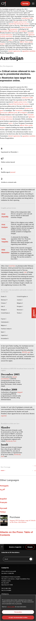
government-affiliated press (8, 31)
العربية (2, 489)
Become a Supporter (15, 547)
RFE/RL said (26, 352)
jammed (12, 172)
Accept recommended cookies (18, 617)
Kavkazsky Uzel (11, 441)
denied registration (14, 51)
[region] (18, 608)
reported (3, 416)
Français (3, 502)
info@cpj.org (5, 594)
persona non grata (25, 27)
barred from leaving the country (19, 24)
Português (4, 486)
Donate (30, 547)
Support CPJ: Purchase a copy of (22, 521)
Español (3, 499)
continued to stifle (27, 18)
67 (2, 159)
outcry (10, 40)
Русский (3, 508)
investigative (23, 31)
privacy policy (11, 607)
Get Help (25, 3)
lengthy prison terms (20, 22)
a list (25, 272)
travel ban (12, 266)
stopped (19, 392)
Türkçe (3, 512)
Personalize (18, 612)
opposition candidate (28, 51)
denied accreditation (9, 378)
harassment (13, 29)
